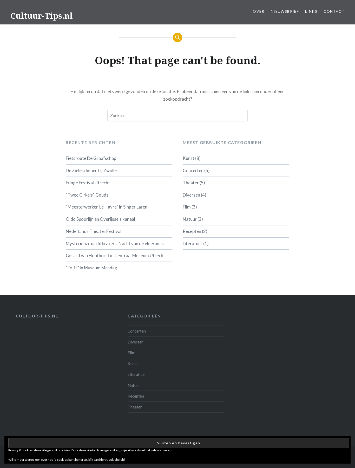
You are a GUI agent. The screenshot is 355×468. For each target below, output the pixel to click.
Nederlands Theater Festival (93, 231)
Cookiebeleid (115, 460)
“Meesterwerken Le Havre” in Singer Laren (106, 207)
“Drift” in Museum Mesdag (91, 267)
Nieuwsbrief (285, 11)
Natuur (190, 219)
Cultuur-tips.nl (37, 315)
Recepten (192, 231)
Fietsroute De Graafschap (91, 158)
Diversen (191, 195)
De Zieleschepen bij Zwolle (91, 170)
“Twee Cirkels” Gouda (87, 195)
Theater (191, 182)
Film (187, 207)
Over (259, 11)
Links (311, 11)
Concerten (193, 170)
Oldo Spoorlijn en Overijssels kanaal (100, 219)
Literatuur (192, 243)
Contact (334, 11)
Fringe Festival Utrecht (88, 182)
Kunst (188, 158)
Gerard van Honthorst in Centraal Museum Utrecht (115, 255)
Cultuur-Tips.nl (41, 15)
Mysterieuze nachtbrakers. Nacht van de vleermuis (115, 243)
